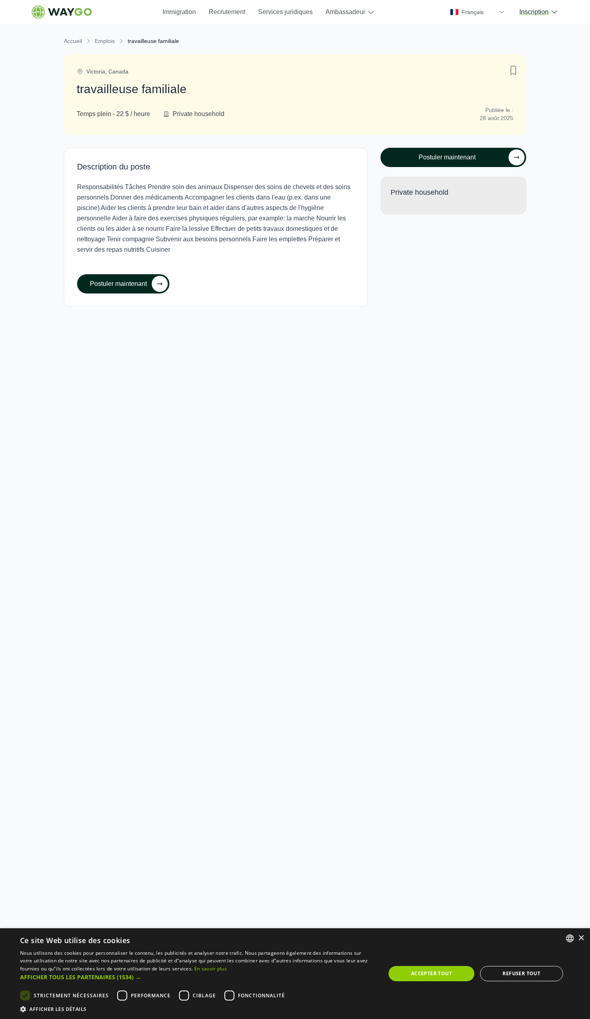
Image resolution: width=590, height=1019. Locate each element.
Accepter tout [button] (431, 973)
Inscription (534, 11)
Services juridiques (285, 11)
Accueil (73, 41)
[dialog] (295, 973)
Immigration (179, 11)
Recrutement (227, 11)
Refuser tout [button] (521, 973)
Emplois (105, 41)
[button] (197, 977)
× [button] (581, 938)
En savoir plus (210, 968)
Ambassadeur (345, 11)
